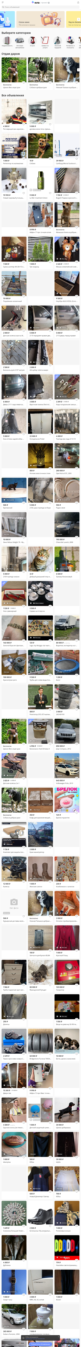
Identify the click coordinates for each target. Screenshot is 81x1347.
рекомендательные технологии (35, 1338)
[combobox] (40, 7)
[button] (24, 82)
